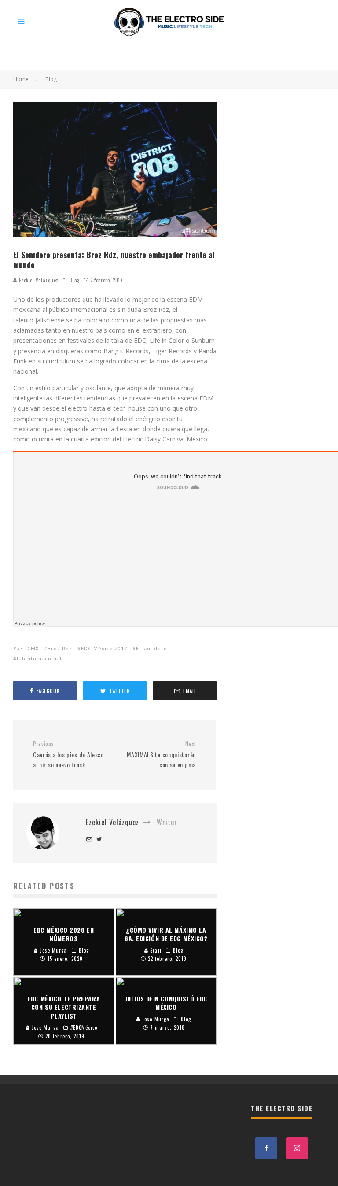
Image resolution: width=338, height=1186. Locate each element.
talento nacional (39, 658)
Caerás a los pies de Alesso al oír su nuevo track (68, 754)
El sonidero (151, 648)
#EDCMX (28, 648)
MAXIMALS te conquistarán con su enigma (161, 754)
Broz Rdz (60, 648)
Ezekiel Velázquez (38, 280)
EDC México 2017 (104, 648)
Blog (74, 280)
